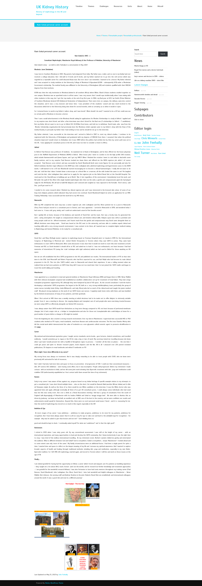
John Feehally (63, 575)
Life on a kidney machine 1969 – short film (149, 80)
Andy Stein (146, 135)
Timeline (79, 6)
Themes (91, 6)
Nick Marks (154, 153)
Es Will (137, 143)
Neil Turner (142, 153)
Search (136, 50)
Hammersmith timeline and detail (145, 95)
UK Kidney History (52, 6)
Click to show (139, 120)
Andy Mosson (138, 135)
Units (130, 6)
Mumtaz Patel (155, 149)
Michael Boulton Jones (142, 149)
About (139, 6)
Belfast (136, 90)
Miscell (160, 6)
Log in (136, 133)
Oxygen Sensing (139, 103)
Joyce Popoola (138, 146)
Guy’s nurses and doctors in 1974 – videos (149, 76)
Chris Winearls (149, 138)
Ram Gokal (162, 153)
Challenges (104, 6)
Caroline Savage (156, 135)
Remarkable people (115, 36)
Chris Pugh (137, 139)
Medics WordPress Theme (54, 583)
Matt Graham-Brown (149, 146)
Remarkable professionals (133, 36)
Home (150, 6)
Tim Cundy (137, 156)
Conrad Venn (162, 139)
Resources (118, 6)
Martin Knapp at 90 (141, 66)
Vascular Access (139, 99)
